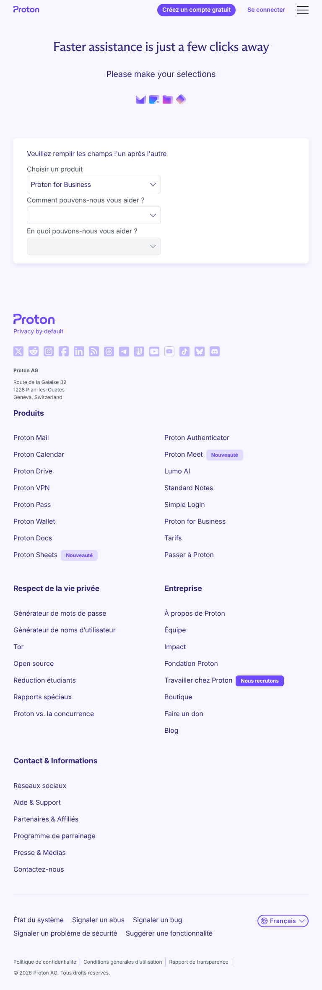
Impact (175, 646)
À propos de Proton (194, 613)
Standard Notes (188, 487)
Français (283, 920)
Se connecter (266, 9)
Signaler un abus (98, 920)
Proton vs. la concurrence (53, 713)
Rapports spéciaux (42, 697)
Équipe (175, 630)
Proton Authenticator (196, 437)
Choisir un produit (55, 169)
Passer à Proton (189, 554)
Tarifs (173, 538)
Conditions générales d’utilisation (122, 962)
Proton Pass (32, 504)
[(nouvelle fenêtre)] (18, 351)
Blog (171, 730)
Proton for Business (195, 521)
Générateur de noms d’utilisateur (64, 630)
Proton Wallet (34, 521)
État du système (38, 920)
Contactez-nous (38, 869)
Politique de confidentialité (44, 962)
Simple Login (184, 504)
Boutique (178, 697)
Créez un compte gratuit (196, 9)
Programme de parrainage (54, 835)
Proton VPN (31, 487)
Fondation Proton (191, 663)
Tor (18, 646)
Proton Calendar (38, 454)
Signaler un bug (157, 920)
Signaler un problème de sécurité (65, 933)
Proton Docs (32, 538)
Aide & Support (37, 802)
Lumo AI (177, 471)
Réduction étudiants (44, 680)
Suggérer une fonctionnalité (169, 933)
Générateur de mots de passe (59, 613)
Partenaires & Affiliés (45, 819)
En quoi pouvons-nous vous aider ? (82, 231)
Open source (33, 663)
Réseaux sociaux (39, 785)
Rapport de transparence (198, 962)
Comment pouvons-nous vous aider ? (86, 200)
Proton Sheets (35, 554)
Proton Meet (183, 454)
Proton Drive (32, 471)
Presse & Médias (39, 852)
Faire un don (183, 713)
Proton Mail (31, 437)
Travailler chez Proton (198, 680)
